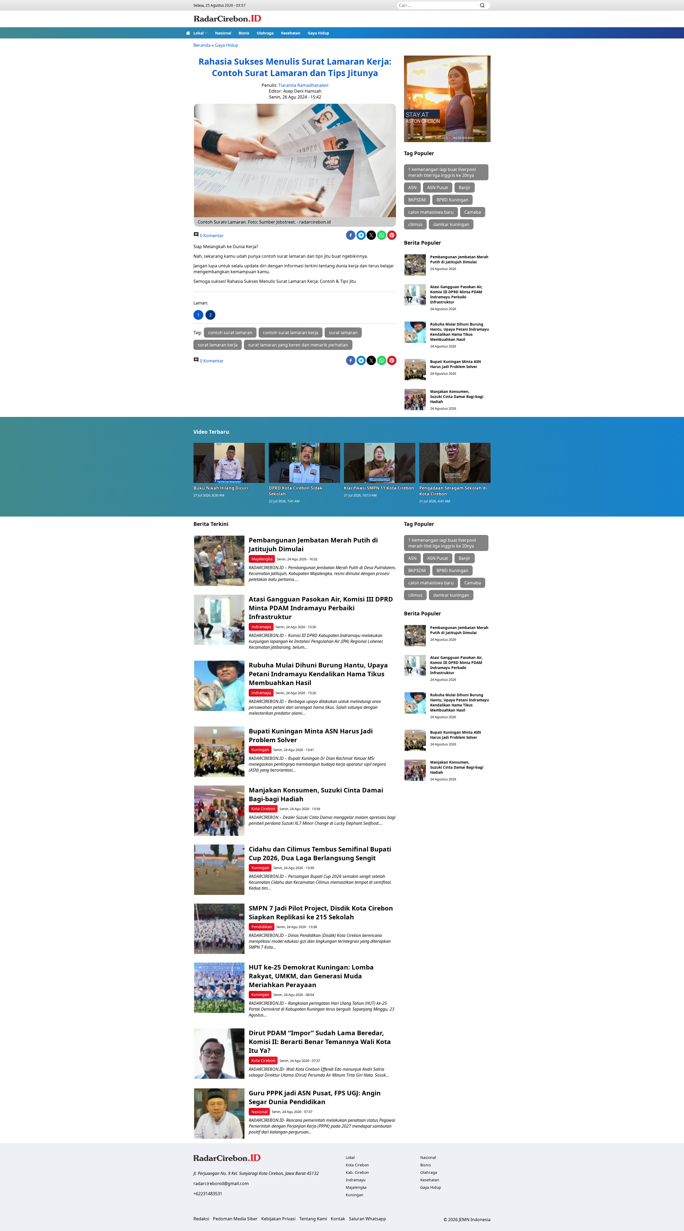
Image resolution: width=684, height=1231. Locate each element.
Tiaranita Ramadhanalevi (303, 85)
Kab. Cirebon (357, 1172)
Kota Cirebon (263, 808)
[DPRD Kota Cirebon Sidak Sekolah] (304, 463)
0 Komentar (211, 236)
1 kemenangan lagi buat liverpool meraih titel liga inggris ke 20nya (442, 172)
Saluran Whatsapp (367, 1219)
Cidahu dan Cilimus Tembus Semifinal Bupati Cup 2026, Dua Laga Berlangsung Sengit (320, 853)
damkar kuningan (451, 224)
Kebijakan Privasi (278, 1219)
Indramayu (261, 626)
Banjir (465, 187)
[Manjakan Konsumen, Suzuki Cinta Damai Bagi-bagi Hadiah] (415, 399)
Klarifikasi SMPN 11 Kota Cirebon (379, 488)
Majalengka (262, 558)
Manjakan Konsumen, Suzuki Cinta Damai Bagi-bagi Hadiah (456, 396)
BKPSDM (417, 200)
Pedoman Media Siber (235, 1219)
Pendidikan (261, 926)
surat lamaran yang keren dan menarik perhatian (298, 345)
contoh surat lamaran (230, 332)
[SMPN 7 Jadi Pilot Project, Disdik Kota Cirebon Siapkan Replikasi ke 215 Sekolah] (219, 929)
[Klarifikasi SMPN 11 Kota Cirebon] (379, 463)
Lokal (198, 33)
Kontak (338, 1219)
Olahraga (265, 33)
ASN (412, 187)
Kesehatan (290, 33)
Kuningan (260, 749)
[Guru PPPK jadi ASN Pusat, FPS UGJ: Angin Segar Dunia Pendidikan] (219, 1113)
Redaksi (201, 1219)
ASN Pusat (437, 187)
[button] (200, 32)
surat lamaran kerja (218, 345)
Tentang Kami (313, 1219)
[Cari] (482, 5)
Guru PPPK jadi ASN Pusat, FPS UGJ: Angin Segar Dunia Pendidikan (315, 1097)
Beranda (202, 45)
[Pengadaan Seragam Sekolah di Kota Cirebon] (455, 463)
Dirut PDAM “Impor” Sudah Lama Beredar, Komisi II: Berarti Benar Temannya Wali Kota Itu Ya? (320, 1041)
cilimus (415, 224)
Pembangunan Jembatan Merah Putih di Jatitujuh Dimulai (459, 259)
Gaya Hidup (318, 33)
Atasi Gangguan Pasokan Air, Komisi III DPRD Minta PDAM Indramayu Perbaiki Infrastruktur (456, 294)
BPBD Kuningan (452, 200)
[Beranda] (188, 32)
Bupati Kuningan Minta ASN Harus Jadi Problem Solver (455, 364)
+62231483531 (207, 1194)
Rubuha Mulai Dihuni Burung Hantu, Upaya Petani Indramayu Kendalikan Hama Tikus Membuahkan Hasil (459, 332)
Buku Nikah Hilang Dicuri (220, 488)
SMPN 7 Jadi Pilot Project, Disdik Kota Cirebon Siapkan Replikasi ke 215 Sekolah (321, 912)
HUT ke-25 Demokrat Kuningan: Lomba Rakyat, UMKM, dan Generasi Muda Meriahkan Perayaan (311, 976)
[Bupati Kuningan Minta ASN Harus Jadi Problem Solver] (415, 369)
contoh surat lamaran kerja (290, 332)
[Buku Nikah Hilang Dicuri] (229, 463)
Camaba (472, 212)
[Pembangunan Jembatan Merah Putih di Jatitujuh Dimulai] (415, 265)
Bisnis (244, 33)
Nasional (223, 33)
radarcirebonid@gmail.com (221, 1183)
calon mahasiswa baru (431, 212)
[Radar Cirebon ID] (227, 19)
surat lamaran (343, 332)
